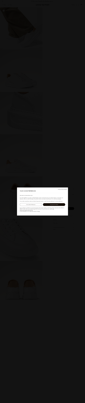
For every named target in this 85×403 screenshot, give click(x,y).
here (39, 211)
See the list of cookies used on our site (26, 210)
